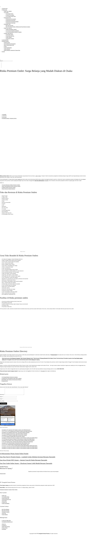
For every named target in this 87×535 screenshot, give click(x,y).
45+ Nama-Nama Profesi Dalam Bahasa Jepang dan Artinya (25, 445)
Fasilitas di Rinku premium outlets (8, 187)
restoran (84, 179)
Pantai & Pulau (7, 42)
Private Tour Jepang (10, 15)
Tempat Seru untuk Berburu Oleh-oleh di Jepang (11, 378)
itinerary (28, 358)
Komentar (2, 394)
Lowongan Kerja (5, 39)
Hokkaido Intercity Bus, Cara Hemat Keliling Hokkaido (18, 432)
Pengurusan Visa (7, 17)
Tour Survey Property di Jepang (12, 30)
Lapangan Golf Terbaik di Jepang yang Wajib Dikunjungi (19, 429)
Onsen (5, 46)
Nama (1, 396)
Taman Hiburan (7, 49)
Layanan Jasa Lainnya (8, 33)
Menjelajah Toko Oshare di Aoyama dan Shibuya (11, 379)
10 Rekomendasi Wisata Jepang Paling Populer (14, 453)
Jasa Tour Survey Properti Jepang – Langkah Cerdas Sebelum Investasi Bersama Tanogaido (27, 457)
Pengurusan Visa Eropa (10, 22)
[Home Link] (7, 58)
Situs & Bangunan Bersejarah (10, 43)
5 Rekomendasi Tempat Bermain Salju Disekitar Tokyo (19, 442)
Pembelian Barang (5, 118)
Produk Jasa (4, 9)
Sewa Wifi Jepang (9, 34)
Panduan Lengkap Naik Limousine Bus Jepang (17, 435)
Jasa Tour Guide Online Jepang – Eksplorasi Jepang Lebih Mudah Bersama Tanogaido (26, 463)
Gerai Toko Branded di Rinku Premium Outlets (11, 186)
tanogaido (4, 429)
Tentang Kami (5, 8)
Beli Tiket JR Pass (9, 25)
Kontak (3, 51)
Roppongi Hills (5, 381)
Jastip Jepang (9, 37)
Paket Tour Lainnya (8, 28)
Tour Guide (6, 12)
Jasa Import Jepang (10, 38)
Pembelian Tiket (7, 24)
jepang (39, 175)
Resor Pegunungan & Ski (9, 45)
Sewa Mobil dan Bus (10, 36)
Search (1, 60)
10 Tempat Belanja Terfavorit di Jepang (10, 377)
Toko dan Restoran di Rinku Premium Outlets (11, 184)
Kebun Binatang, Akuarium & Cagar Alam (12, 50)
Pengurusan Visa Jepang (11, 19)
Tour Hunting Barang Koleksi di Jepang (13, 32)
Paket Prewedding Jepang (11, 29)
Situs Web (2, 401)
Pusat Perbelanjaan (8, 47)
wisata (12, 371)
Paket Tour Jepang (8, 11)
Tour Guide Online (9, 13)
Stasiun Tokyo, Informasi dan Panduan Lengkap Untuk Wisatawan (21, 440)
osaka (36, 175)
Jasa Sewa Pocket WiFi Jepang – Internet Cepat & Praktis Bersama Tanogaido (23, 460)
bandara (19, 179)
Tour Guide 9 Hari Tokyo (11, 16)
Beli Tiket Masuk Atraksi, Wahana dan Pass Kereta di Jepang (18, 26)
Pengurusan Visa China (10, 20)
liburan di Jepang (16, 358)
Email (1, 398)
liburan (33, 359)
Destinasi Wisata (5, 41)
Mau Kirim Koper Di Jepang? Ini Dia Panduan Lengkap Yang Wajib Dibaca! (22, 437)
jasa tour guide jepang (39, 180)
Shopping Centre (13, 118)
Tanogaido (46, 180)
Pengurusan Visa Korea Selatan (12, 21)
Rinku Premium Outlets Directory (8, 188)
